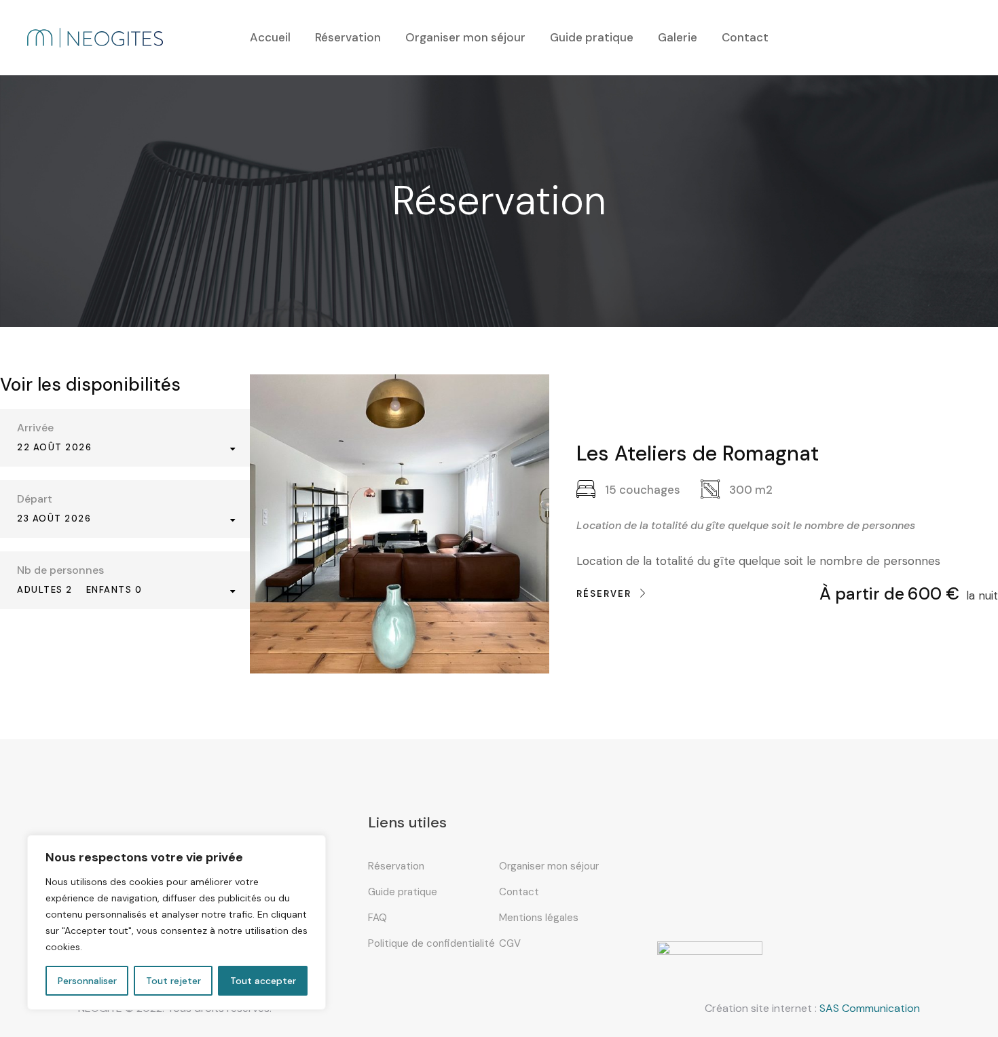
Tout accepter (263, 981)
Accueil (270, 37)
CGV (510, 943)
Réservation (348, 37)
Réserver (603, 594)
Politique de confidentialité (431, 943)
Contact (745, 37)
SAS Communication (869, 1008)
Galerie (677, 37)
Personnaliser (87, 981)
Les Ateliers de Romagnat (697, 453)
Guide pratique (591, 37)
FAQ (377, 917)
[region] (176, 922)
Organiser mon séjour (465, 37)
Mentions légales (538, 917)
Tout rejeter (173, 981)
